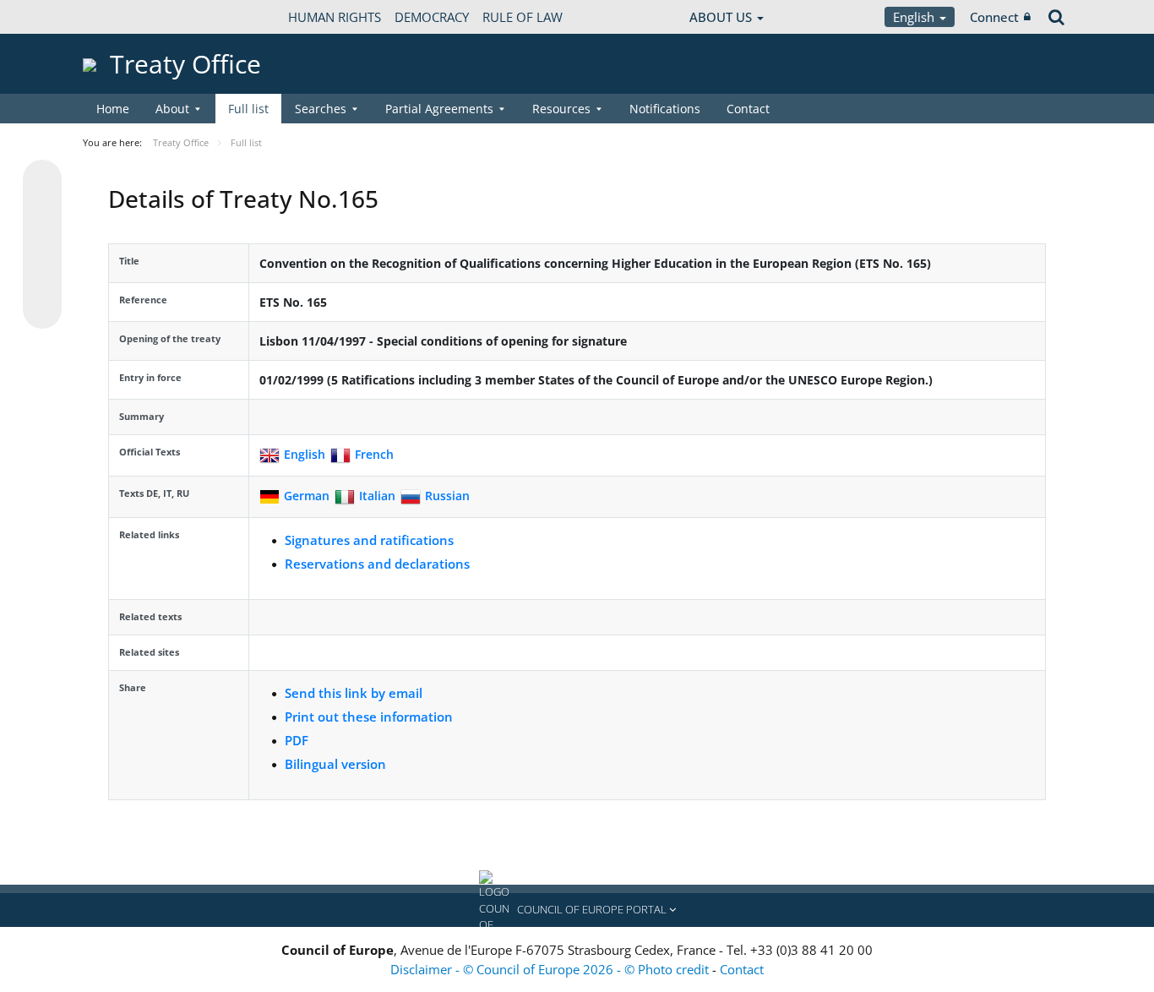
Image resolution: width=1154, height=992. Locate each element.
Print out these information (369, 716)
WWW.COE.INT (125, 17)
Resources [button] (561, 109)
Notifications (664, 109)
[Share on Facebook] (42, 245)
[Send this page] (42, 309)
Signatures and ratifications (369, 539)
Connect (994, 16)
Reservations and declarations (377, 563)
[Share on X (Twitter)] (42, 213)
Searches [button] (320, 109)
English (915, 16)
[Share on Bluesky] (42, 180)
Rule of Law (522, 16)
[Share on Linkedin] (42, 277)
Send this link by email (353, 692)
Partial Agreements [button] (439, 109)
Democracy (432, 16)
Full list (248, 109)
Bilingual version (335, 763)
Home (112, 109)
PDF (296, 740)
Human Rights (334, 16)
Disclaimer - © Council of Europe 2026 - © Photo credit (551, 969)
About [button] (172, 109)
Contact (748, 109)
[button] (577, 910)
